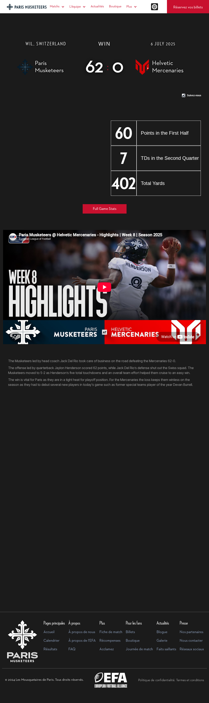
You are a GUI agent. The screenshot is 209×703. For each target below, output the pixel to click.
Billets (130, 632)
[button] (57, 6)
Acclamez (106, 649)
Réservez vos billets (188, 7)
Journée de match (139, 649)
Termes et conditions (190, 680)
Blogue (162, 632)
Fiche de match (110, 632)
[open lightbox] (55, 442)
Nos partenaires (191, 632)
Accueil (48, 632)
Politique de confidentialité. (156, 680)
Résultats (50, 649)
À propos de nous (81, 632)
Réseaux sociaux (192, 649)
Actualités (97, 6)
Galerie (162, 641)
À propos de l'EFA (82, 641)
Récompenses (109, 641)
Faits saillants (166, 649)
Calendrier (51, 641)
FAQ (72, 649)
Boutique (115, 6)
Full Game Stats (104, 209)
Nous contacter (191, 641)
